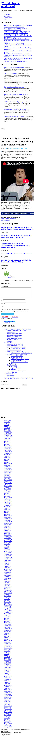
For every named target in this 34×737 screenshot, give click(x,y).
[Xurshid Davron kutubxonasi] (17, 6)
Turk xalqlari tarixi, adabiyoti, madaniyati (21, 353)
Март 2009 (7, 704)
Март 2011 (7, 683)
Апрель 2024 (7, 460)
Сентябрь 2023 (8, 471)
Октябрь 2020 (8, 521)
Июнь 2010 (7, 688)
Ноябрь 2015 (7, 609)
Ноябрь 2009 (7, 694)
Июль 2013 (7, 651)
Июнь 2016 (7, 599)
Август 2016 (7, 596)
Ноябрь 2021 (7, 502)
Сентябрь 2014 (8, 630)
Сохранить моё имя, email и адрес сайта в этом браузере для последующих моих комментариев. (15, 310)
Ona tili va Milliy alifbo (17, 356)
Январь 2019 (7, 553)
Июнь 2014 (7, 634)
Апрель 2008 (7, 721)
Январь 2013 (7, 660)
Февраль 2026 (8, 429)
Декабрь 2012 (8, 661)
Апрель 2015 (7, 619)
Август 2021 (7, 506)
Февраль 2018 (8, 569)
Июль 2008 (7, 716)
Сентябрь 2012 (8, 666)
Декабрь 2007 (8, 726)
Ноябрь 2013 (7, 645)
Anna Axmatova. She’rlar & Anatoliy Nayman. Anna (18, 58)
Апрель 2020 (7, 530)
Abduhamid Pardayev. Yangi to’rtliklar (14, 43)
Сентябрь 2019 (8, 541)
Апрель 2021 (7, 512)
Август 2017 (7, 578)
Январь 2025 (7, 447)
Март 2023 (7, 478)
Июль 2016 (7, 597)
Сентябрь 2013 (8, 648)
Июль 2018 (7, 561)
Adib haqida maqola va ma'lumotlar (16, 330)
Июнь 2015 (7, 616)
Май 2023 (6, 475)
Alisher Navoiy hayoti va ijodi (15, 344)
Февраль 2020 (8, 533)
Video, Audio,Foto (12, 372)
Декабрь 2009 (8, 692)
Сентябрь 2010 (8, 686)
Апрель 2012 (7, 673)
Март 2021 (7, 514)
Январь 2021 (7, 517)
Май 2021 (6, 511)
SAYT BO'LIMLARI (9, 321)
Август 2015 (7, 613)
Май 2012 (6, 671)
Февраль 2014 (8, 640)
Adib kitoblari (11, 332)
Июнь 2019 (7, 545)
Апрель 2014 (7, 637)
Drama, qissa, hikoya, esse (14, 336)
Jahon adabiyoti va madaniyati (15, 351)
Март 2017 (7, 585)
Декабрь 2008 (8, 709)
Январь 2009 (7, 707)
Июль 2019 (7, 544)
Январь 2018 (7, 570)
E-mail (2, 303)
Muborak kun (10, 375)
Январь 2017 (7, 588)
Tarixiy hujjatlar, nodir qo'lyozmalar (20, 359)
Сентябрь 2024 (8, 453)
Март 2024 (7, 462)
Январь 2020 (7, 535)
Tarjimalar (10, 341)
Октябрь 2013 (8, 646)
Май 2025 (6, 441)
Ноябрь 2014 (7, 627)
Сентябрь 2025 (8, 437)
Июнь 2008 (7, 718)
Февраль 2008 (8, 724)
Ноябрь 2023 (7, 468)
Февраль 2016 (8, 605)
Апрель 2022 (7, 495)
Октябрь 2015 (8, 611)
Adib (6, 148)
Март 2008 (7, 722)
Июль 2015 (7, 615)
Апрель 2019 (7, 548)
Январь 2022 (7, 499)
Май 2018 (6, 564)
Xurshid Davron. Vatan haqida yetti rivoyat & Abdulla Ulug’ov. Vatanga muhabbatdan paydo (18, 26)
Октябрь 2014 (8, 628)
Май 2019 (6, 547)
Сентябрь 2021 (8, 505)
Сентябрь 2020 (8, 523)
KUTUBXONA (8, 342)
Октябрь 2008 (8, 712)
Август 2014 (7, 631)
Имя (2, 300)
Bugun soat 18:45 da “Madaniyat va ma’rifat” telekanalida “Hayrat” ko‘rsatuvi (16, 29)
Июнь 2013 (7, 652)
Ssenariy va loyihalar (12, 339)
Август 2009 (7, 698)
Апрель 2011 (7, 682)
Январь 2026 (7, 431)
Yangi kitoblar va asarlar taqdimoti (19, 362)
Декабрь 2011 (7, 679)
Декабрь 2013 (8, 643)
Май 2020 (6, 529)
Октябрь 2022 (8, 486)
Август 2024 (7, 454)
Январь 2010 (7, 691)
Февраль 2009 (8, 706)
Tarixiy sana (10, 376)
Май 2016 (6, 600)
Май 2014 (6, 636)
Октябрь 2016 (8, 593)
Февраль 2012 (8, 676)
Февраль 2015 (8, 622)
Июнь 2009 (7, 701)
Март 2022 (7, 496)
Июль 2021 (7, 508)
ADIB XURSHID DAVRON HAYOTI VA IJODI (17, 329)
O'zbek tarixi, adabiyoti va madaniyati (17, 354)
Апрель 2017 (7, 584)
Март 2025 (7, 444)
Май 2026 (6, 425)
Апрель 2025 (7, 442)
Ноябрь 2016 (7, 591)
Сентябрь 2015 (8, 612)
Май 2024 (6, 459)
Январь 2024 (7, 465)
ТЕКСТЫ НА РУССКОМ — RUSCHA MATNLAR (18, 378)
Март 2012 (7, 674)
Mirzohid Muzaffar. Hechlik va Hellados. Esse (16, 34)
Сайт (2, 306)
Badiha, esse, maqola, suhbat (14, 333)
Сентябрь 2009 (8, 697)
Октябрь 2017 (8, 575)
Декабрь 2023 (8, 466)
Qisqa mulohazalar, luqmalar (14, 338)
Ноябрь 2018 (7, 555)
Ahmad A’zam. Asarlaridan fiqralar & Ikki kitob (16, 53)
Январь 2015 (7, 624)
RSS (5, 19)
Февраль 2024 (8, 463)
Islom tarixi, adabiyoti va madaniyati (16, 347)
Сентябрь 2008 (8, 713)
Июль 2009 (7, 700)
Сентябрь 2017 (8, 576)
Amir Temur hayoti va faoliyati (15, 345)
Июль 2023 (7, 474)
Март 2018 (7, 567)
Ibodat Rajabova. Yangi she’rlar (12, 59)
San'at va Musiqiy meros (17, 357)
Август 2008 (7, 715)
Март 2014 (7, 639)
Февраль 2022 (8, 497)
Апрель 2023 (7, 477)
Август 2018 (7, 560)
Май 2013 (6, 654)
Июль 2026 (7, 422)
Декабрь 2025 (8, 432)
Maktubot (13, 369)
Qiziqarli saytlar (8, 17)
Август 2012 (7, 667)
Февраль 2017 (8, 587)
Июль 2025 (7, 439)
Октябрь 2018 (8, 557)
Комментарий (4, 286)
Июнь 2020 (7, 527)
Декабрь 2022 (8, 483)
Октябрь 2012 (8, 664)
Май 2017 (6, 582)
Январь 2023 (7, 481)
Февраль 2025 (8, 445)
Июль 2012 (7, 669)
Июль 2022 (7, 490)
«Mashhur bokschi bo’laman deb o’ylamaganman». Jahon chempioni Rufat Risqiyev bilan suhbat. (17, 32)
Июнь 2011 (7, 680)
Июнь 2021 (7, 509)
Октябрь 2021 (8, 503)
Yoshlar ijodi (14, 363)
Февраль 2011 (8, 685)
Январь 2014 (7, 642)
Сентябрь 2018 (8, 558)
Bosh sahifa (7, 14)
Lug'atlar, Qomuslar (16, 368)
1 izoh (25, 148)
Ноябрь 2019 (7, 538)
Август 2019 (7, 542)
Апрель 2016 (7, 602)
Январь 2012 (7, 677)
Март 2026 (7, 428)
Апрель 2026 (7, 426)
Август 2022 (7, 489)
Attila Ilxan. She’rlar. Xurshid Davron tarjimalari (16, 39)
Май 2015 (6, 618)
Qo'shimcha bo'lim (12, 365)
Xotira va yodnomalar (16, 360)
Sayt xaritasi (7, 16)
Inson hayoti (14, 366)
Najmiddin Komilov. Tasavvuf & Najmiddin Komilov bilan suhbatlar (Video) (16, 261)
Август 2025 (7, 438)
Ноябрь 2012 (7, 663)
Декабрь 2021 (8, 500)
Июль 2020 (7, 526)
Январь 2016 (7, 606)
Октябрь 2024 (8, 451)
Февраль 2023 (8, 480)
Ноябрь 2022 (7, 484)
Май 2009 (6, 703)
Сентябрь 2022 (8, 487)
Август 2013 (7, 649)
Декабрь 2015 (8, 608)
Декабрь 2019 (8, 536)
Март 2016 (7, 603)
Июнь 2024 (7, 457)
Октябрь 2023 (8, 469)
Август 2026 (7, 420)
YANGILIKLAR (12, 148)
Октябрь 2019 (8, 539)
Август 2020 (7, 524)
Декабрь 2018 (8, 554)
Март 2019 (7, 550)
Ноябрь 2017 (7, 573)
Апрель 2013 (7, 655)
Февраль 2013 (8, 658)
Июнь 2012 (7, 670)
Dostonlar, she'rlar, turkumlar (14, 335)
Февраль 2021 (8, 515)
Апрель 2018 (7, 566)
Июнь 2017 (7, 581)
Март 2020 (7, 532)
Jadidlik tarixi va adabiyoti (14, 350)
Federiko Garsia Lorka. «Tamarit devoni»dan (15, 61)
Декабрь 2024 (8, 448)
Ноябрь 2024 (7, 450)
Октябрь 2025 (8, 435)
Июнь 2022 (7, 492)
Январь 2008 (7, 725)
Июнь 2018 (7, 563)
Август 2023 (7, 472)
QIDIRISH (7, 322)
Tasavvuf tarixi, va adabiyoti (18, 348)
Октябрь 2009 (8, 695)
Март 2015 (7, 621)
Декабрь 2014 (8, 625)
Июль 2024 (7, 456)
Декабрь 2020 (8, 518)
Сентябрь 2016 (8, 594)
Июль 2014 (7, 633)
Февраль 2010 (8, 689)
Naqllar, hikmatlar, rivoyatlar (18, 371)
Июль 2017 (7, 579)
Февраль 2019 (8, 551)
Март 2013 (7, 657)
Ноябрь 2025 (7, 434)
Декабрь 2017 (8, 572)
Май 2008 (6, 719)
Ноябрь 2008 (7, 710)
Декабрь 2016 (8, 590)
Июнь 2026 (7, 423)
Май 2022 (6, 493)
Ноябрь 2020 (7, 520)
